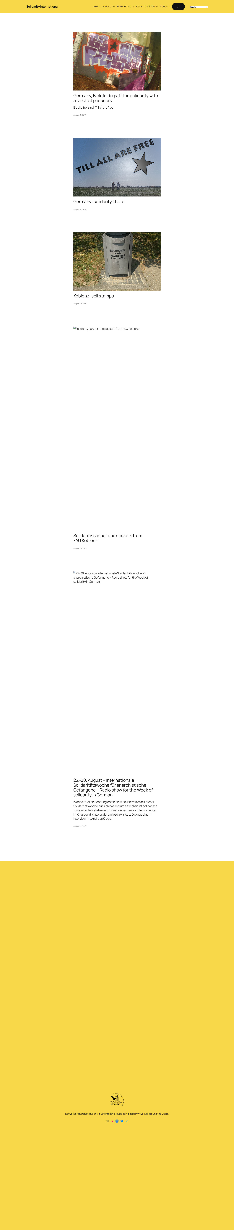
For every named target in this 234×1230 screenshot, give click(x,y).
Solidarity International (42, 6)
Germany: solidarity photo (99, 201)
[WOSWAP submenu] (157, 6)
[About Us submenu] (114, 6)
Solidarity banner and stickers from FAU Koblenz (107, 538)
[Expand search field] (178, 6)
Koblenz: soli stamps (93, 295)
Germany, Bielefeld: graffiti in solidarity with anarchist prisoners (115, 98)
